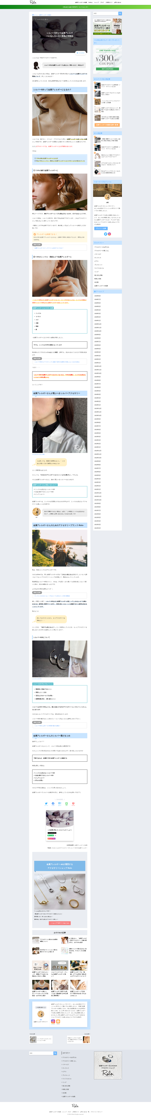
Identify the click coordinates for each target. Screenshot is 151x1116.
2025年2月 (97, 359)
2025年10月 (97, 331)
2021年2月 (97, 528)
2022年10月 (97, 457)
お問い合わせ (117, 2)
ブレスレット (98, 264)
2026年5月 (97, 306)
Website (58, 1024)
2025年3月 (97, 355)
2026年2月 (97, 317)
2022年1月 (97, 489)
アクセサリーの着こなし (101, 250)
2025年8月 (97, 338)
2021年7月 (97, 510)
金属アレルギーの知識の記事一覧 (106, 125)
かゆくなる (56, 848)
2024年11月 (97, 370)
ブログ (102, 2)
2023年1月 (97, 447)
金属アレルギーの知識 (81, 2)
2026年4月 (97, 310)
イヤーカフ (97, 254)
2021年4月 (97, 521)
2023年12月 (97, 408)
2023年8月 (97, 422)
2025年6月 (97, 345)
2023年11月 (97, 412)
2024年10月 (97, 373)
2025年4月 (97, 352)
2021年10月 (97, 500)
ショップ (96, 2)
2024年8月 (97, 380)
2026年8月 (97, 296)
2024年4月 (97, 394)
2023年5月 (97, 433)
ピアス (96, 261)
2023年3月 (97, 440)
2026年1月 (97, 320)
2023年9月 (97, 419)
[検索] (120, 13)
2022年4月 (97, 479)
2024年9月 (97, 377)
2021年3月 (97, 524)
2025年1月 (97, 362)
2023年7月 (97, 426)
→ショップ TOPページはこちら (59, 923)
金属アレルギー (82, 848)
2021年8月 (97, 507)
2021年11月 (97, 496)
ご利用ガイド (108, 2)
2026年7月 (97, 299)
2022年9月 (97, 461)
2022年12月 (97, 450)
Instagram (53, 1024)
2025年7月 (97, 341)
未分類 (96, 282)
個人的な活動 (98, 275)
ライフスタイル (99, 268)
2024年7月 (97, 384)
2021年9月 (97, 503)
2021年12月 (97, 493)
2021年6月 (97, 514)
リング (96, 271)
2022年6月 (97, 472)
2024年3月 (97, 398)
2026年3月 (97, 313)
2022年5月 (97, 475)
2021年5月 (97, 517)
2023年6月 (97, 429)
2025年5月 (97, 348)
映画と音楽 (97, 278)
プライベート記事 (101, 228)
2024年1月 (97, 405)
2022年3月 (97, 482)
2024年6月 (97, 387)
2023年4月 (97, 436)
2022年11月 (97, 454)
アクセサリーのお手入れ (101, 247)
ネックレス (97, 257)
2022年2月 (97, 486)
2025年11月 (97, 327)
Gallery (90, 2)
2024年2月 (97, 401)
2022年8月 (97, 465)
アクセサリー (64, 848)
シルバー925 (73, 848)
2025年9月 (97, 334)
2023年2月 (97, 443)
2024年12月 (97, 366)
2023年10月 (97, 415)
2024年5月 (97, 391)
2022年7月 (97, 468)
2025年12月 (97, 324)
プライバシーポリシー (96, 1111)
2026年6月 (97, 303)
